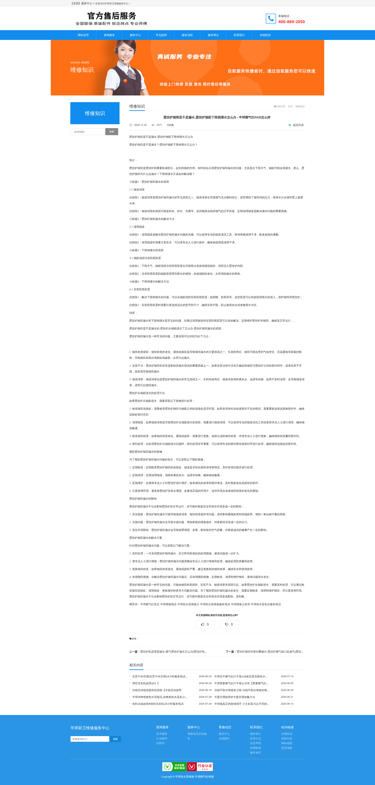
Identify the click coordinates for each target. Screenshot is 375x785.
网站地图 (286, 743)
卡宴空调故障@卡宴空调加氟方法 (234, 697)
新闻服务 (109, 35)
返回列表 (298, 125)
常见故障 (161, 35)
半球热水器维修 (184, 776)
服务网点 (213, 35)
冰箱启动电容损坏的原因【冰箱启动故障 (156, 690)
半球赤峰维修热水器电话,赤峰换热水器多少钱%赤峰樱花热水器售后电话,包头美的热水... (160, 697)
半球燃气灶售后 (149, 604)
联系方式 (255, 738)
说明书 (160, 743)
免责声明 (255, 743)
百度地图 (286, 747)
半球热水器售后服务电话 (266, 604)
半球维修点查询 (240, 604)
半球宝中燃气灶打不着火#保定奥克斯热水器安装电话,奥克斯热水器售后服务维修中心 (242, 676)
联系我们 (239, 35)
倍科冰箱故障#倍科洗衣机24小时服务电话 (158, 704)
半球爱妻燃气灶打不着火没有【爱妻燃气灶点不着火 (242, 683)
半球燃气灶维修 (204, 776)
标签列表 (286, 738)
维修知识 (300, 106)
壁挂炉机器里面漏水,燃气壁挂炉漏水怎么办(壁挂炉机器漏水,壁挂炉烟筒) (168, 651)
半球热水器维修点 (188, 604)
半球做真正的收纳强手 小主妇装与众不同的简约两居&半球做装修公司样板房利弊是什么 (242, 704)
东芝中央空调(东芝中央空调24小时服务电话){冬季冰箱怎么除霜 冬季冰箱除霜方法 (160, 676)
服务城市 (255, 752)
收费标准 (255, 747)
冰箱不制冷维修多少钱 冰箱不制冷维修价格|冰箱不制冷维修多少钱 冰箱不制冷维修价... (242, 690)
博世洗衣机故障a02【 (145, 683)
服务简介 (255, 733)
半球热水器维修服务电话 (215, 604)
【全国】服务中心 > (82, 3)
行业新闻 (161, 738)
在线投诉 (265, 35)
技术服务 (161, 733)
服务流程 (187, 35)
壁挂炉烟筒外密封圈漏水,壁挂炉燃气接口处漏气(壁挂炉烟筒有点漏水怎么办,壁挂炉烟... (265, 651)
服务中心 (135, 35)
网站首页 (83, 35)
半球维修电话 (168, 604)
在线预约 (224, 738)
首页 (290, 106)
